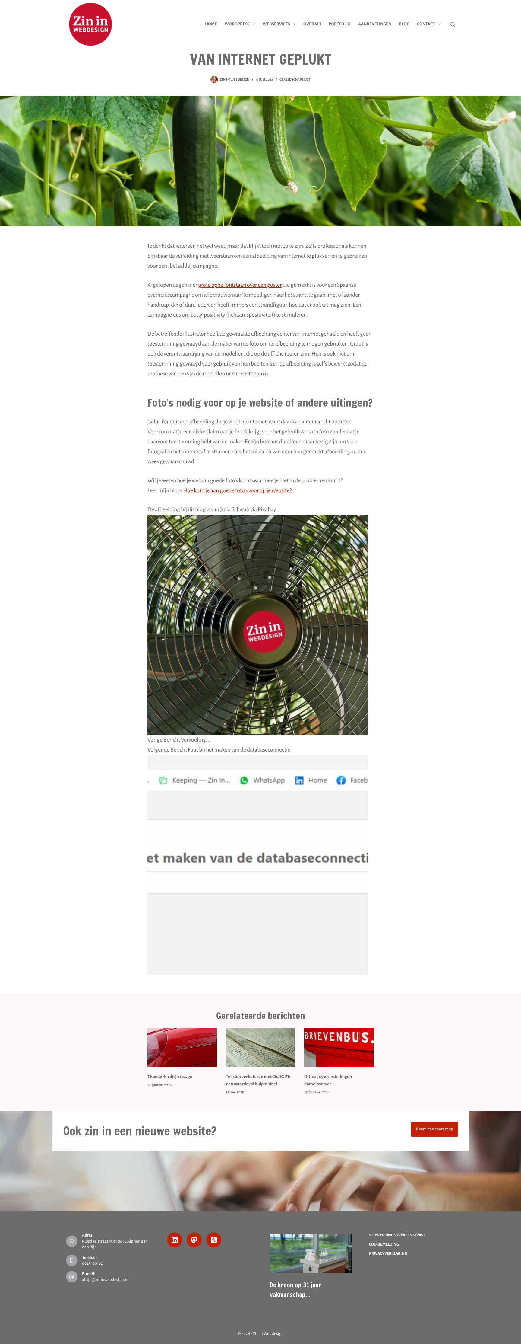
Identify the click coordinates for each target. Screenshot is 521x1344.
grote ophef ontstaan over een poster (240, 285)
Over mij (312, 24)
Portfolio (340, 24)
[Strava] (213, 1239)
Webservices (276, 24)
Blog (404, 24)
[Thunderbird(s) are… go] (182, 1047)
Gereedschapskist (295, 79)
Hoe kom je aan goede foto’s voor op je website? (237, 490)
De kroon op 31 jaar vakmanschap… (295, 1289)
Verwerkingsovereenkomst (397, 1235)
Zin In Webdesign (268, 1333)
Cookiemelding (384, 1244)
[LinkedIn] (174, 1239)
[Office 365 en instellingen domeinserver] (339, 1047)
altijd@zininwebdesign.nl (105, 1279)
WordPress (237, 24)
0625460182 (92, 1263)
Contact (426, 24)
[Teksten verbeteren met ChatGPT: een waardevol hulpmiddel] (260, 1047)
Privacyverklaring (388, 1253)
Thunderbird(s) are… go (169, 1076)
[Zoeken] (452, 24)
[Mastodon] (194, 1239)
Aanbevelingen (374, 24)
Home (211, 24)
